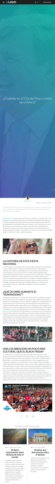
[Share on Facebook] (21, 417)
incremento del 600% (10, 311)
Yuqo (11, 2)
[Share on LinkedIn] (32, 417)
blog (50, 380)
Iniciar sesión (47, 2)
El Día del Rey (6, 218)
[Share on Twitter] (27, 417)
